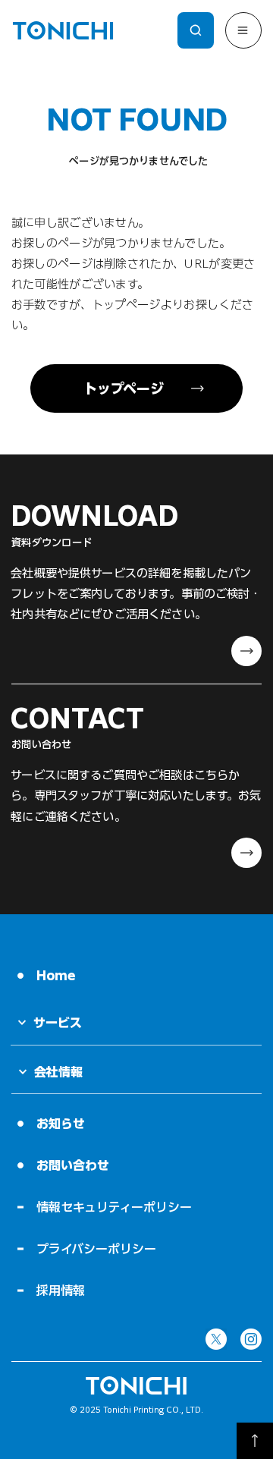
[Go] (255, 1441)
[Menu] (243, 30)
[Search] (195, 30)
